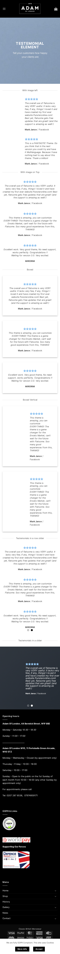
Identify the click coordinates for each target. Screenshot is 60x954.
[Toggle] (56, 890)
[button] (4, 8)
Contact (6, 918)
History (6, 901)
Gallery (6, 907)
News (5, 913)
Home (5, 890)
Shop (5, 896)
